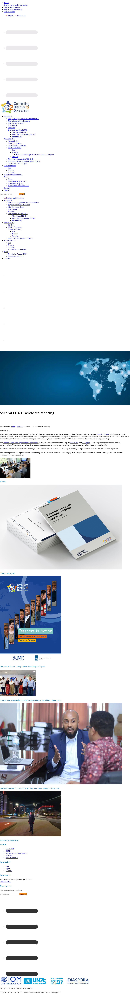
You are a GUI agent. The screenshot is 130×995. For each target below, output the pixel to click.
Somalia (15, 236)
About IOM (8, 200)
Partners (11, 211)
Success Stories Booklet (17, 249)
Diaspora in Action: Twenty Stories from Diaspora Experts (23, 666)
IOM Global (12, 209)
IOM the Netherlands (16, 207)
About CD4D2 (9, 223)
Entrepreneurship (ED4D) (18, 214)
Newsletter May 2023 (16, 256)
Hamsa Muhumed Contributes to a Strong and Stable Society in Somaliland (30, 788)
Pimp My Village (103, 434)
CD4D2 (10, 225)
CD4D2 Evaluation (15, 227)
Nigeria (15, 234)
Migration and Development (19, 205)
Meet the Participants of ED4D (23, 218)
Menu (6, 3)
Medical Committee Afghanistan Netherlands (20, 443)
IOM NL (8, 851)
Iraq (13, 231)
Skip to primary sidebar (13, 9)
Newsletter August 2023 (17, 254)
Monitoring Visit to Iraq (9, 840)
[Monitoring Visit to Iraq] (30, 836)
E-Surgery (86, 443)
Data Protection (12, 858)
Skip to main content (12, 7)
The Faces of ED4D (19, 216)
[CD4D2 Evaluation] (61, 569)
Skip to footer (9, 12)
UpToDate (74, 443)
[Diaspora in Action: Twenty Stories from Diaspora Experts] (30, 662)
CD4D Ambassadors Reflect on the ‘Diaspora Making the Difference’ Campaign (30, 700)
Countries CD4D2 (14, 229)
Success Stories (10, 240)
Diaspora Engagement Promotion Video (23, 202)
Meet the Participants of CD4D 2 (20, 238)
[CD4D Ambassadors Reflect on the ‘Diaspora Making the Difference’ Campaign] (18, 696)
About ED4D (17, 220)
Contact (7, 258)
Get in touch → (5, 882)
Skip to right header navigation (16, 5)
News (6, 252)
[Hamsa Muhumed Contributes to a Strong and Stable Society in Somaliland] (61, 784)
